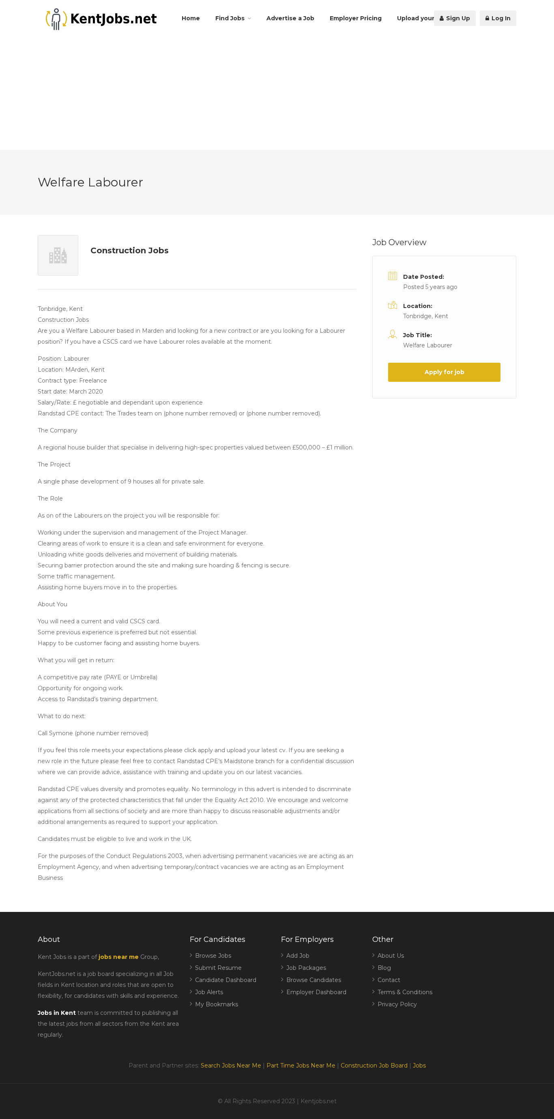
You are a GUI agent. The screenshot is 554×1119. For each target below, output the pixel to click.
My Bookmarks (216, 1004)
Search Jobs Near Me (231, 1065)
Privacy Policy (397, 1004)
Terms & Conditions (405, 992)
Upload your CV (420, 18)
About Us (391, 955)
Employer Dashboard (316, 992)
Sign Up (457, 18)
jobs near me (119, 957)
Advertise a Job (290, 18)
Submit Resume (218, 967)
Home (191, 18)
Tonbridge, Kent (425, 316)
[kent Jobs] (100, 19)
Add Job (297, 955)
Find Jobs (230, 18)
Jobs (419, 1065)
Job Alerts (209, 992)
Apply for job (444, 372)
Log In (500, 18)
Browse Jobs (213, 955)
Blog (384, 967)
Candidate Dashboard (225, 980)
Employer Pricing (356, 18)
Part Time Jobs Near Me (300, 1065)
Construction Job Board (374, 1065)
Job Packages (306, 967)
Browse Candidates (313, 980)
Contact (389, 980)
